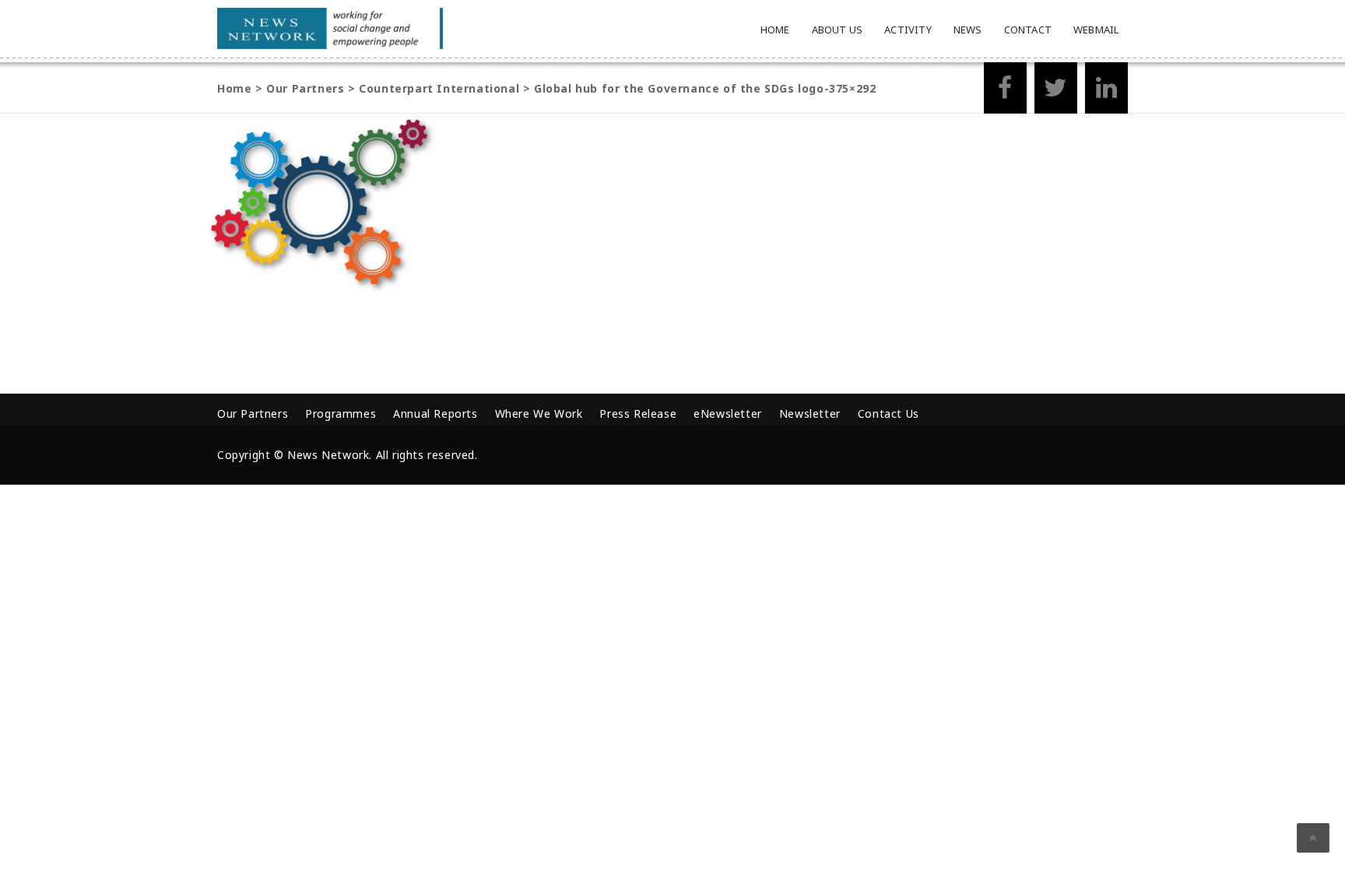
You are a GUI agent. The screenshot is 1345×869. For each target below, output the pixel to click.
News (967, 30)
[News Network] (330, 28)
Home (775, 30)
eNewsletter (728, 413)
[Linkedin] (1106, 92)
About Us (837, 30)
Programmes (340, 413)
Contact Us (888, 413)
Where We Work (539, 413)
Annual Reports (435, 413)
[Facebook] (1005, 92)
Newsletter (810, 413)
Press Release (637, 413)
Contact (1028, 30)
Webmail (1095, 30)
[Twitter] (1055, 92)
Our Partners (252, 413)
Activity (908, 30)
